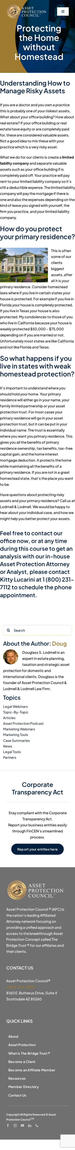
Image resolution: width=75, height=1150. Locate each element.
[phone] (37, 1125)
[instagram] (15, 1125)
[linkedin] (29, 1125)
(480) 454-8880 (20, 987)
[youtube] (22, 1125)
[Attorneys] (27, 6)
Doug (59, 643)
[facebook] (7, 1125)
